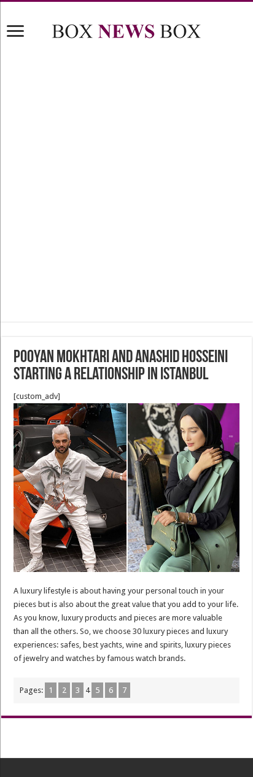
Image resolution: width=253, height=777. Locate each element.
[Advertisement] (126, 182)
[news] (126, 29)
